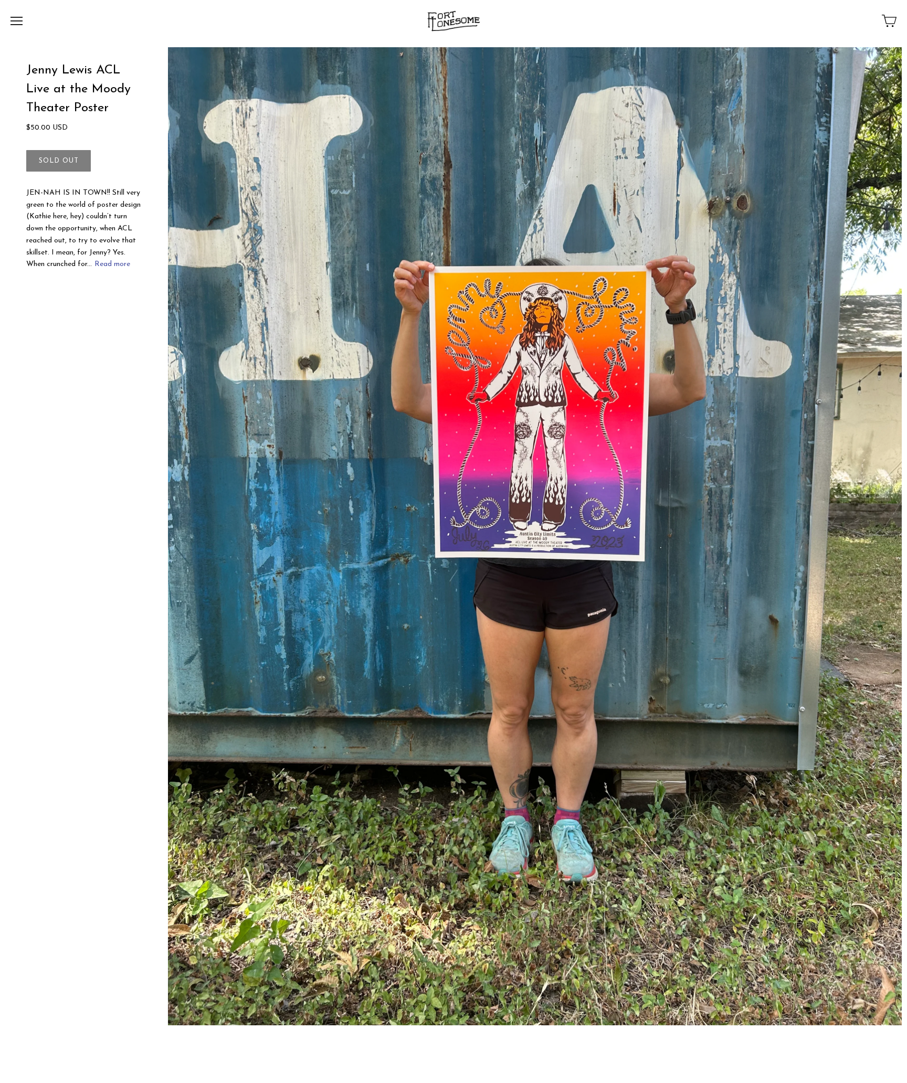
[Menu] (16, 21)
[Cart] (889, 21)
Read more (112, 264)
